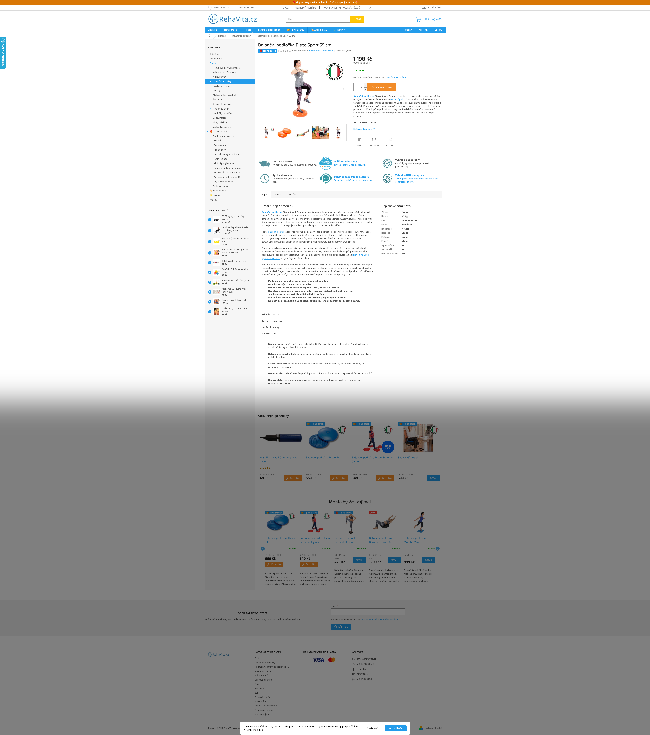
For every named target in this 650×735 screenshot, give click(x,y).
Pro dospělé (220, 145)
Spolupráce (260, 701)
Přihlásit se (340, 626)
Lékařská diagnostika (220, 127)
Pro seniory (220, 150)
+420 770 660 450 (365, 664)
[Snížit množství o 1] (365, 89)
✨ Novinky (215, 195)
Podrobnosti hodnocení (321, 50)
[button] (280, 570)
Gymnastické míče (222, 104)
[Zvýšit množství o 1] (365, 85)
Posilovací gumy (221, 109)
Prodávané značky (264, 710)
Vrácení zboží (261, 675)
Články (258, 684)
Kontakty (259, 688)
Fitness (213, 63)
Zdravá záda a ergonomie (227, 172)
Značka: (344, 50)
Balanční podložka (363, 96)
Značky (213, 200)
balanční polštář (398, 99)
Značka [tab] (292, 194)
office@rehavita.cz (366, 659)
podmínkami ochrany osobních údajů (379, 619)
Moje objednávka (263, 671)
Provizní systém (263, 697)
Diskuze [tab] (278, 194)
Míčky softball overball (224, 95)
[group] (280, 548)
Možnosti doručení (396, 77)
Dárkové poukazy (222, 186)
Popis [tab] (264, 194)
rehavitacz (362, 669)
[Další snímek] (343, 89)
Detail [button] (359, 560)
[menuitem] (213, 30)
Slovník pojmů (262, 714)
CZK (424, 7)
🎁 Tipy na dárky (218, 131)
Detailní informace (362, 129)
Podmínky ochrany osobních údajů (341, 7)
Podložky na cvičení (223, 113)
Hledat (357, 19)
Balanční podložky (222, 81)
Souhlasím (397, 728)
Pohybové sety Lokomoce (226, 68)
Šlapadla (217, 99)
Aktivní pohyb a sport (225, 163)
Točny (217, 90)
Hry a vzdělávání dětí (224, 181)
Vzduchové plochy (223, 86)
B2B (257, 693)
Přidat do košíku (383, 87)
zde (261, 729)
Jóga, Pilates (219, 118)
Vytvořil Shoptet (434, 728)
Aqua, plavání (220, 77)
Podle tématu (220, 159)
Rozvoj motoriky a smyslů (227, 177)
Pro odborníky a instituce (226, 154)
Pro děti (218, 140)
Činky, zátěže (220, 122)
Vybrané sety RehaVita (224, 72)
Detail (434, 478)
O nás (286, 7)
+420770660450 (364, 679)
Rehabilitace (216, 58)
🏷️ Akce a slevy (218, 191)
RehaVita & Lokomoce (266, 705)
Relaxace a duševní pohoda (228, 168)
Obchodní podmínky (305, 7)
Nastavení (372, 728)
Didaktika (214, 54)
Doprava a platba (263, 680)
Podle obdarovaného (224, 136)
